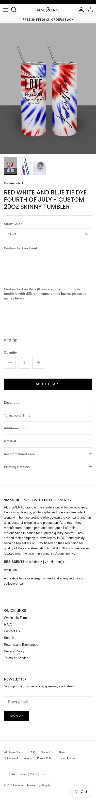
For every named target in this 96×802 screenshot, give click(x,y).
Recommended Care (19, 454)
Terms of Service (16, 658)
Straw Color (13, 224)
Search (9, 638)
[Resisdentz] (48, 9)
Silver (12, 234)
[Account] (79, 9)
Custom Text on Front (20, 248)
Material (10, 441)
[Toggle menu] (5, 9)
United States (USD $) (23, 774)
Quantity (10, 352)
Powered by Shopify (38, 785)
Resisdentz (17, 183)
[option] (48, 88)
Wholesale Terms (16, 618)
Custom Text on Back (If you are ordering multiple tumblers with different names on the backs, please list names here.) (45, 293)
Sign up (16, 715)
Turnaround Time (17, 415)
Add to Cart (48, 384)
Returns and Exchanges (21, 644)
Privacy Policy (14, 651)
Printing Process (17, 467)
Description (12, 402)
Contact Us (12, 631)
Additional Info (15, 428)
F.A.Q (8, 624)
